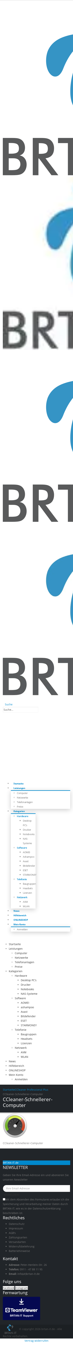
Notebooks (29, 834)
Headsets (28, 888)
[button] (8, 704)
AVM (25, 901)
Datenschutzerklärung (47, 1208)
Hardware (22, 816)
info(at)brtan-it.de (28, 1274)
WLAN (26, 906)
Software (22, 847)
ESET (25, 870)
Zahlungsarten (18, 1237)
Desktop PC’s (28, 980)
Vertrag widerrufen (36, 1340)
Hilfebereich (16, 1066)
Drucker (27, 829)
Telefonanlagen (25, 802)
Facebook (8, 1288)
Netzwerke (22, 797)
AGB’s (12, 1233)
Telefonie (22, 879)
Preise (18, 966)
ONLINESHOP (17, 1070)
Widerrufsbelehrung (21, 1246)
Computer (22, 793)
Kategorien (19, 811)
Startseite (15, 944)
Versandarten (17, 1242)
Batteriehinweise (19, 1251)
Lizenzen (27, 892)
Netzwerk (22, 897)
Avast (26, 861)
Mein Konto (19, 924)
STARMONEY (29, 874)
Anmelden (22, 929)
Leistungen (19, 788)
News (12, 1061)
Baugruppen (29, 883)
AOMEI (26, 852)
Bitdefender (29, 865)
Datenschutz (17, 1224)
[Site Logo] (11, 1329)
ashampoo (28, 856)
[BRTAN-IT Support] (21, 1308)
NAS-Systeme (29, 993)
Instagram (21, 1288)
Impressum (16, 1228)
